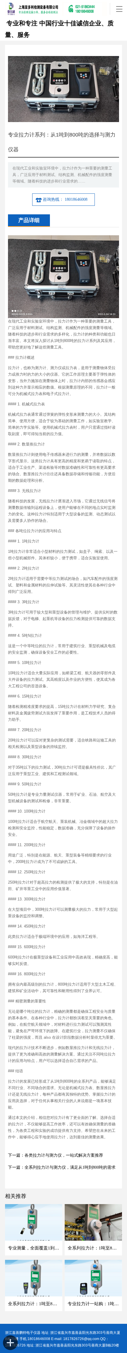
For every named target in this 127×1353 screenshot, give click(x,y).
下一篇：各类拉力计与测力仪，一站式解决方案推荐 (55, 1155)
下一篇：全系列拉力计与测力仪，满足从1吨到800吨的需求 (61, 1167)
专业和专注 (21, 23)
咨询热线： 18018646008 (66, 199)
